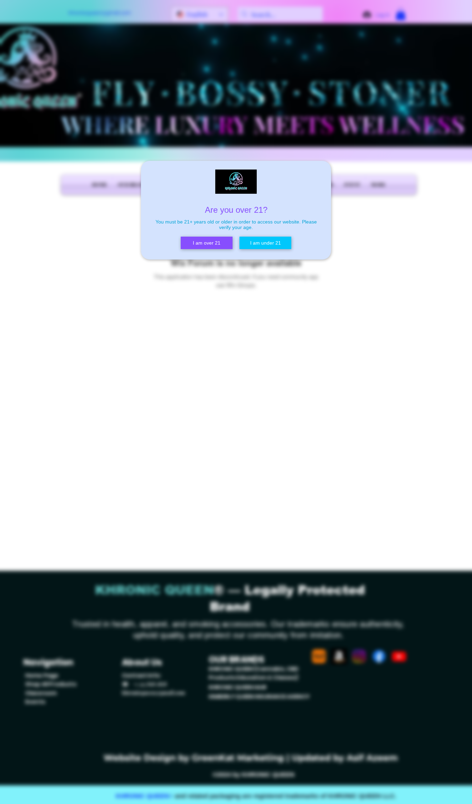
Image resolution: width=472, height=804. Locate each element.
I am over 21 (206, 243)
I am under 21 (265, 243)
